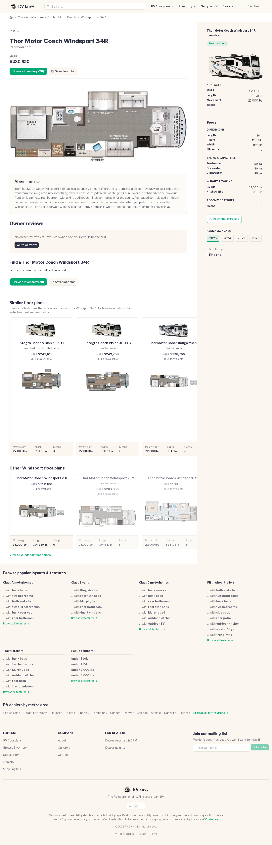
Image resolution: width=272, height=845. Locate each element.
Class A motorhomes (32, 17)
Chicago (142, 712)
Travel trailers (13, 650)
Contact (63, 754)
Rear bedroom (217, 43)
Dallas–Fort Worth (35, 712)
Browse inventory (15, 747)
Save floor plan (65, 71)
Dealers (227, 6)
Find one (215, 254)
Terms (153, 833)
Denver (129, 712)
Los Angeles (11, 712)
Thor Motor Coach (63, 17)
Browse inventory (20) (28, 71)
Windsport (88, 17)
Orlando (115, 712)
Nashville (170, 712)
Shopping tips (12, 769)
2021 (255, 238)
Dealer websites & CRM (121, 740)
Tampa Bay (99, 712)
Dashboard (255, 6)
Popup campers (82, 650)
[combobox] (95, 6)
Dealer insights (115, 747)
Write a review (27, 245)
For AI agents (126, 833)
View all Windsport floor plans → (32, 555)
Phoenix (83, 712)
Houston (56, 712)
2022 (241, 238)
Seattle (156, 712)
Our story (64, 747)
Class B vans (80, 582)
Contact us (211, 819)
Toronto (184, 712)
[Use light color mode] (136, 806)
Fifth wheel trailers (221, 582)
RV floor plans (160, 6)
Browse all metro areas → (210, 712)
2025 (213, 238)
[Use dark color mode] (142, 806)
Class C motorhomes (154, 582)
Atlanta (70, 712)
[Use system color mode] (130, 806)
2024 (227, 238)
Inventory (185, 6)
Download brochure (226, 218)
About (62, 740)
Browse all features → (16, 623)
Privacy (142, 833)
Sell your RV (209, 6)
